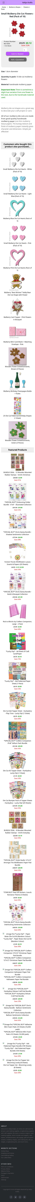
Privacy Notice (5, 1169)
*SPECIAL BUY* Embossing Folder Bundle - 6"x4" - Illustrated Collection (17, 503)
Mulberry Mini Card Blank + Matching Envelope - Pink (17, 343)
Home (4, 7)
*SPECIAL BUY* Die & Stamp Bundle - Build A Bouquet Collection (17, 593)
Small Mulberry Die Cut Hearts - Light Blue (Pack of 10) (18, 195)
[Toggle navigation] (3, 2)
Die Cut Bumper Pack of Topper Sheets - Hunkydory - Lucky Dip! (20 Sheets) (17, 801)
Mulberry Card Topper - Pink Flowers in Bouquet (17, 318)
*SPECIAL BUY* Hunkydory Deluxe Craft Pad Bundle (17, 995)
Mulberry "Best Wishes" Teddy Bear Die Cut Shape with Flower (17, 293)
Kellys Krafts (27, 2)
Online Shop (5, 1151)
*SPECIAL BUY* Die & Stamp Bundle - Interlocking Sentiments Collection (17, 923)
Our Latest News (6, 1157)
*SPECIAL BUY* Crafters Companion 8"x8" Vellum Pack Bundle (17, 742)
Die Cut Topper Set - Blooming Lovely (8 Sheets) (17, 1066)
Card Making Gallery (7, 1155)
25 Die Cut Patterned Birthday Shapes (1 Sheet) (17, 417)
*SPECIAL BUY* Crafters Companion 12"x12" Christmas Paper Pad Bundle (17, 959)
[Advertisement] (17, 1101)
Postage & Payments (7, 1173)
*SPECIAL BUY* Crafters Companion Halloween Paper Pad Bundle (17, 978)
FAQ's (3, 1175)
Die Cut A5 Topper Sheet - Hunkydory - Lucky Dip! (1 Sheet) (17, 772)
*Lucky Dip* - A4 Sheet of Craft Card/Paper (17, 652)
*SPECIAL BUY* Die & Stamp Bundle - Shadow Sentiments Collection (17, 533)
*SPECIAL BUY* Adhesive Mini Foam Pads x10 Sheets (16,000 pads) (17, 1033)
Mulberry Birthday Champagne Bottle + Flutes (17, 392)
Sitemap (3, 1180)
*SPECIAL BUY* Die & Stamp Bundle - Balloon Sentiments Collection (17, 1014)
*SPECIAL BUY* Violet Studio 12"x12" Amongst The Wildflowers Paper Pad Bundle (17, 862)
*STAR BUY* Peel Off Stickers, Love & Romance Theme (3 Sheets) (17, 893)
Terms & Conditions (7, 1167)
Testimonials (5, 1177)
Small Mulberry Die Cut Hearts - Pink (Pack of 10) (17, 244)
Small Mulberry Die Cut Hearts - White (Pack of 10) (17, 170)
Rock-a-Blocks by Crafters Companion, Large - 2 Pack (17, 622)
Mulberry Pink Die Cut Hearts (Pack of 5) (17, 269)
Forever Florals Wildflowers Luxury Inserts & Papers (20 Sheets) (17, 563)
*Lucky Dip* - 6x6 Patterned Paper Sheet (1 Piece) (17, 682)
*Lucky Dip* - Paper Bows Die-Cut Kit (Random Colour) (18, 940)
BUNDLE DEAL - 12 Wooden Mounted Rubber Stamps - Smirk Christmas (18, 473)
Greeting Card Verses (7, 1153)
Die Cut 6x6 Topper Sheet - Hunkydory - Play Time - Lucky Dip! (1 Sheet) (17, 712)
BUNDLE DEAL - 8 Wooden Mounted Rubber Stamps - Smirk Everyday (17, 831)
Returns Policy (5, 1171)
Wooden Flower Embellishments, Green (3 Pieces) (17, 441)
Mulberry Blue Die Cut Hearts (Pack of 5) (17, 219)
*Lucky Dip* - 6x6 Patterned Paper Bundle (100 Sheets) (17, 1049)
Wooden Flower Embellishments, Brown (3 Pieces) (17, 367)
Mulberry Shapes (15, 7)
